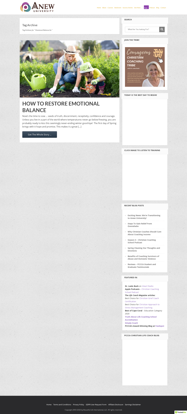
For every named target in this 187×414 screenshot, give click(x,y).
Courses (110, 7)
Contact (163, 7)
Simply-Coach (131, 323)
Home (99, 7)
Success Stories (128, 7)
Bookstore (117, 7)
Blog (157, 7)
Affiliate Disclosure (115, 404)
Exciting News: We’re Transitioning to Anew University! (144, 216)
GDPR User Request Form (96, 404)
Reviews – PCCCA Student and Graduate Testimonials (142, 265)
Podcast (152, 7)
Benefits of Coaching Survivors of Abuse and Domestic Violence (143, 257)
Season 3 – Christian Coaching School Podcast (142, 241)
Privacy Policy (78, 404)
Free (145, 8)
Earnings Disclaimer (133, 404)
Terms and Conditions (62, 404)
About (104, 7)
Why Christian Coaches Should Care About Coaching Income (144, 233)
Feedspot (159, 326)
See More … (138, 7)
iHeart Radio (147, 286)
